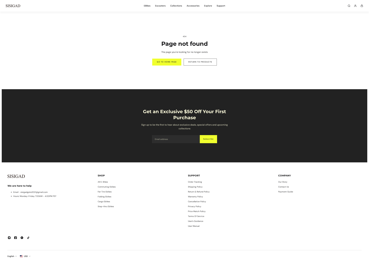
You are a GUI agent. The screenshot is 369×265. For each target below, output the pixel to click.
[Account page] (355, 6)
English (10, 256)
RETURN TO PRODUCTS (200, 62)
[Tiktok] (28, 238)
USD (26, 256)
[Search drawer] (349, 6)
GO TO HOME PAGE (167, 62)
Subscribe (208, 139)
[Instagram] (9, 238)
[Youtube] (22, 238)
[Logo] (13, 5)
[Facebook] (15, 238)
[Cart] (362, 6)
